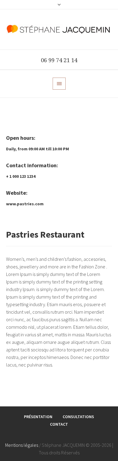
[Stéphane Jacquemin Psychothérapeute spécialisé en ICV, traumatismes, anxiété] (59, 29)
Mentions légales (21, 445)
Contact (59, 424)
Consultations (78, 416)
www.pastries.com (25, 203)
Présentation (38, 416)
